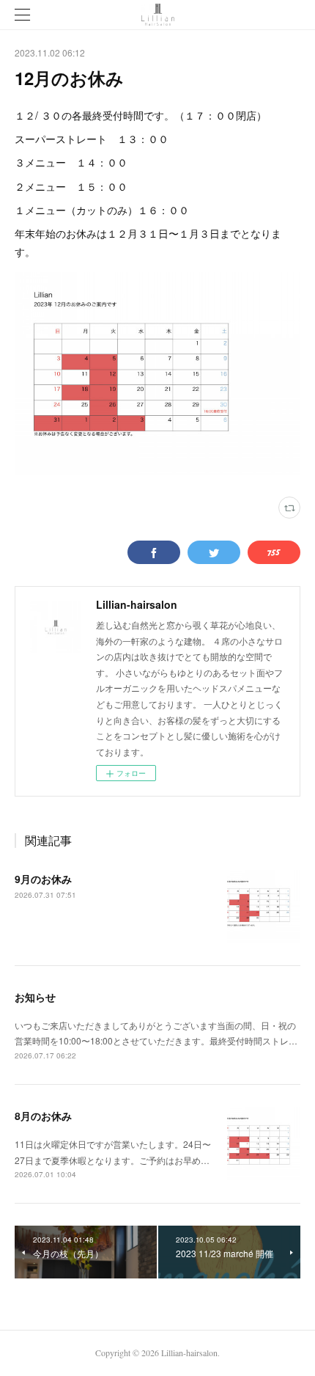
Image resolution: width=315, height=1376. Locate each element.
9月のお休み (43, 878)
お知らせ (35, 996)
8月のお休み (43, 1115)
